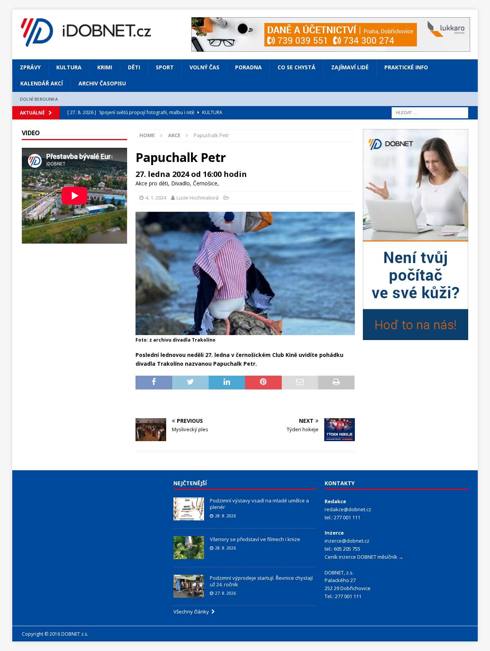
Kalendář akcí (41, 83)
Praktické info (406, 67)
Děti (134, 67)
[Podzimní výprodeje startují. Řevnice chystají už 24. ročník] (188, 586)
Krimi (104, 67)
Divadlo (180, 183)
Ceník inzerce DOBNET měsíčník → (364, 556)
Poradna (248, 67)
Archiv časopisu (102, 83)
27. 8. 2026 (225, 593)
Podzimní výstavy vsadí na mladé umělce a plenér (259, 503)
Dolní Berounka (39, 99)
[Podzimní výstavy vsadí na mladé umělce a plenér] (188, 508)
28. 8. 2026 (225, 516)
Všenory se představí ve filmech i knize (255, 539)
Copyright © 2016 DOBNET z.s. (55, 634)
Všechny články (192, 611)
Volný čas (204, 67)
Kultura (69, 67)
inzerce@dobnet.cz (347, 540)
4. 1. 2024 (155, 197)
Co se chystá (296, 67)
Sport (165, 67)
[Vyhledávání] (430, 112)
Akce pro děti (152, 183)
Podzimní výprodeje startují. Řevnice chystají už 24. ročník (261, 581)
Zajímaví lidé (350, 67)
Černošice (205, 183)
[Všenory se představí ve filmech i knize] (188, 547)
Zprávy (30, 67)
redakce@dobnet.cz (348, 509)
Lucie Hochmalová (197, 197)
